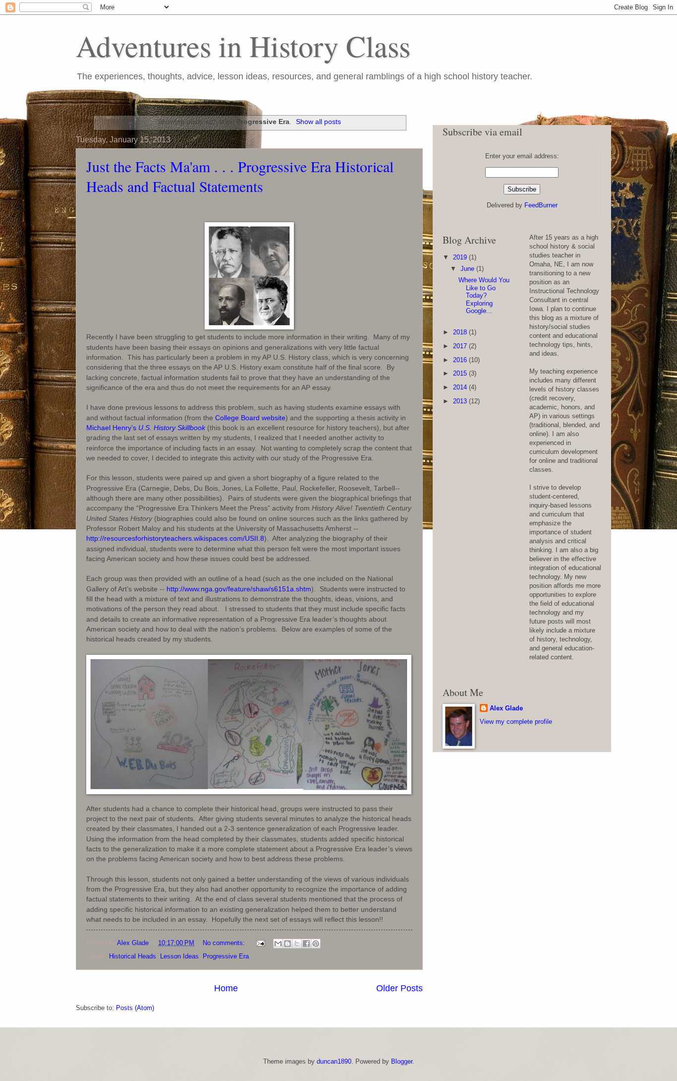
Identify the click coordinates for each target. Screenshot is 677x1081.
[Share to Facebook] (306, 944)
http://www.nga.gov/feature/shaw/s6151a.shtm (239, 589)
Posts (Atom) (135, 1008)
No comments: (225, 943)
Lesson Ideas (179, 956)
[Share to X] (297, 944)
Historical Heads (132, 956)
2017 (461, 346)
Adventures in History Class (243, 45)
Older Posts (399, 988)
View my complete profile (516, 721)
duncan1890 (334, 1061)
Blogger (401, 1061)
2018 (461, 332)
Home (226, 988)
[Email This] (278, 944)
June (468, 268)
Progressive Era (226, 956)
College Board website (250, 418)
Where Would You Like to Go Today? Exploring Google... (483, 295)
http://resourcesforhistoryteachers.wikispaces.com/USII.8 (175, 538)
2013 (461, 401)
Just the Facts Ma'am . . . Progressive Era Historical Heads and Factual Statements (240, 176)
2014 (461, 387)
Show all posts (318, 122)
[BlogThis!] (287, 944)
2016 (461, 360)
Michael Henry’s (145, 428)
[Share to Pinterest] (316, 944)
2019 (461, 257)
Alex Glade (506, 708)
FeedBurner (541, 205)
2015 (461, 373)
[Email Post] (260, 943)
